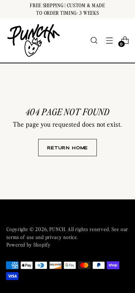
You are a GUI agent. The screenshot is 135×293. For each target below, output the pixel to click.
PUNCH (57, 229)
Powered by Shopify (28, 244)
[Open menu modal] (109, 40)
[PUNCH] (33, 40)
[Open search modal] (93, 40)
